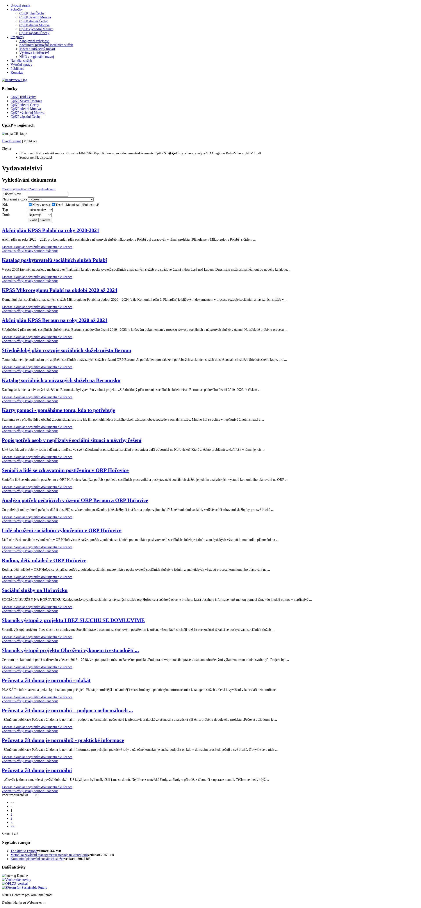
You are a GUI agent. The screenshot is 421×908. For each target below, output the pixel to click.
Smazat (45, 220)
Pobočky (17, 9)
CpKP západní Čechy (34, 33)
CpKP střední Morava (34, 25)
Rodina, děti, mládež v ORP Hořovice (44, 560)
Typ (5, 209)
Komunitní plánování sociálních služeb (46, 45)
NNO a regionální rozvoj (36, 57)
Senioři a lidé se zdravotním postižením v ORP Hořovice (65, 470)
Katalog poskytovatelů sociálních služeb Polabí (54, 260)
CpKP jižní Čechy (32, 13)
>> (12, 826)
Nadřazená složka (14, 199)
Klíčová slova (11, 194)
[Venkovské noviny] (16, 879)
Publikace (17, 68)
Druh (6, 214)
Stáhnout (51, 251)
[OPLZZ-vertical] (15, 883)
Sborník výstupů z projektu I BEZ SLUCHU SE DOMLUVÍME (73, 620)
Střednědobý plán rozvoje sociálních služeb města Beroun (66, 350)
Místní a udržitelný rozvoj (37, 49)
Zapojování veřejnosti (34, 41)
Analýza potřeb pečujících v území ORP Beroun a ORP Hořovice (75, 500)
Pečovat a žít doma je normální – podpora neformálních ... (67, 710)
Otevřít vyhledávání (15, 189)
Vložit (33, 220)
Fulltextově (91, 205)
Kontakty (17, 72)
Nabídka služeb (21, 61)
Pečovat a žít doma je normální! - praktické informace (63, 740)
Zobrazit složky (12, 251)
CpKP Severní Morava (35, 17)
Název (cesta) (41, 205)
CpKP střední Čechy (33, 21)
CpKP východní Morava (36, 29)
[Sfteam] (24, 887)
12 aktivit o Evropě (24, 851)
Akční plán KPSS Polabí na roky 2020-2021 (50, 230)
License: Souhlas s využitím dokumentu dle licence (37, 247)
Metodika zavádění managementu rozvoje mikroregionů (49, 855)
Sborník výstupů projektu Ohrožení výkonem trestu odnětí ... (70, 650)
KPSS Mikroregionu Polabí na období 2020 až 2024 (59, 290)
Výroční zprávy (21, 64)
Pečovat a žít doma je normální (37, 770)
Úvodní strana (20, 5)
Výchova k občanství (34, 53)
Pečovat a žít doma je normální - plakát (46, 680)
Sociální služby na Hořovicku (35, 590)
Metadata (72, 205)
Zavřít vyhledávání (42, 189)
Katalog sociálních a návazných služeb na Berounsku (61, 380)
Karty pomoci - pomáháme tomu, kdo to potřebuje (58, 410)
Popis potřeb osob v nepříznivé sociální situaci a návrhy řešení (71, 440)
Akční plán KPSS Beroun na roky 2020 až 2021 (54, 320)
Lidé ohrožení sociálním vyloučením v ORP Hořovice (61, 530)
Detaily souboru (34, 251)
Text (58, 205)
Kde (5, 204)
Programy (17, 37)
